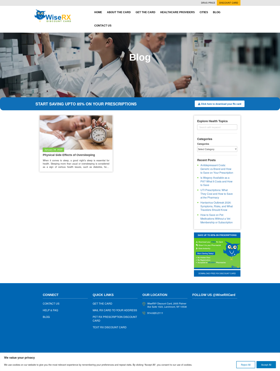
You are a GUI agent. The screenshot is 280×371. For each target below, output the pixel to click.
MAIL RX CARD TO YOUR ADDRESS (115, 310)
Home (98, 12)
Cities (204, 12)
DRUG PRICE (208, 3)
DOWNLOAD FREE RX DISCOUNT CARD (217, 273)
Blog (216, 12)
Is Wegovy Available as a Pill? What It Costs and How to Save (216, 181)
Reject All (246, 364)
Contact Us (102, 25)
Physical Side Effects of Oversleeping (69, 155)
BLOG (46, 317)
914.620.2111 (155, 313)
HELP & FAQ (50, 310)
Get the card (145, 12)
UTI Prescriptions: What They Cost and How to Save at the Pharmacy (216, 193)
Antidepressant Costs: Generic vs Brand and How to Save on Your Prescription (216, 168)
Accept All (266, 364)
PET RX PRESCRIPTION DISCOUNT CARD (115, 318)
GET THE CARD (102, 303)
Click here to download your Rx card (221, 103)
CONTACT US (51, 303)
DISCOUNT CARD (228, 3)
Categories (203, 143)
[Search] (232, 127)
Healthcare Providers (177, 12)
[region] (140, 362)
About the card (119, 12)
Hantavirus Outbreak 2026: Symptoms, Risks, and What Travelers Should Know (216, 206)
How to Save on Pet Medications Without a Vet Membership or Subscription (216, 218)
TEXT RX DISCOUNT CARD (110, 327)
